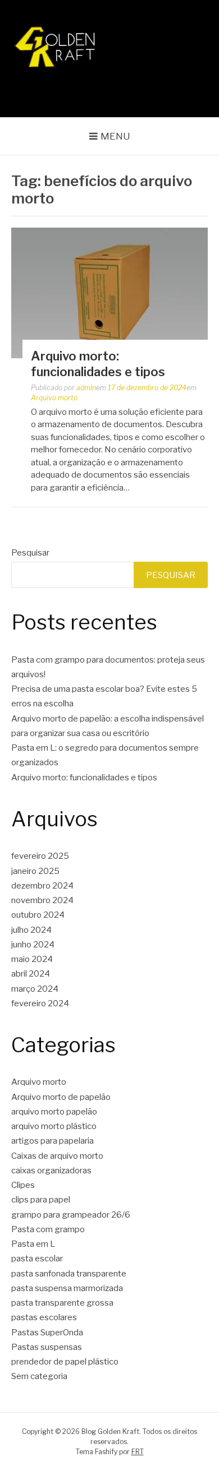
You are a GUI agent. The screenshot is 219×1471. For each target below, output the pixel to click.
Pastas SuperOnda (47, 1332)
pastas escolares (44, 1317)
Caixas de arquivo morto (57, 1156)
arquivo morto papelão (54, 1112)
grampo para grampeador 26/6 (70, 1215)
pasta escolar (37, 1258)
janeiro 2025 (35, 871)
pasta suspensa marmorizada (67, 1288)
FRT (137, 1451)
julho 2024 (31, 930)
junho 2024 (32, 945)
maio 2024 (32, 959)
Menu (115, 136)
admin (86, 387)
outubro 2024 (38, 915)
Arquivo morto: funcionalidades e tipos (84, 777)
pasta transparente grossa (62, 1303)
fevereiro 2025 (40, 856)
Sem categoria (39, 1376)
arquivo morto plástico (54, 1126)
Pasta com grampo (48, 1229)
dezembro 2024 (42, 886)
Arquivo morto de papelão (61, 1097)
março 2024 (34, 989)
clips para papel (40, 1200)
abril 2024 (30, 974)
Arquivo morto (54, 398)
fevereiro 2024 (40, 1003)
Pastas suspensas (46, 1347)
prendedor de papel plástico (64, 1362)
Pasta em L (33, 1244)
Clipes (23, 1185)
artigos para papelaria (52, 1141)
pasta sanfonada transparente (68, 1274)
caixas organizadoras (51, 1170)
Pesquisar (30, 553)
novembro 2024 (42, 900)
